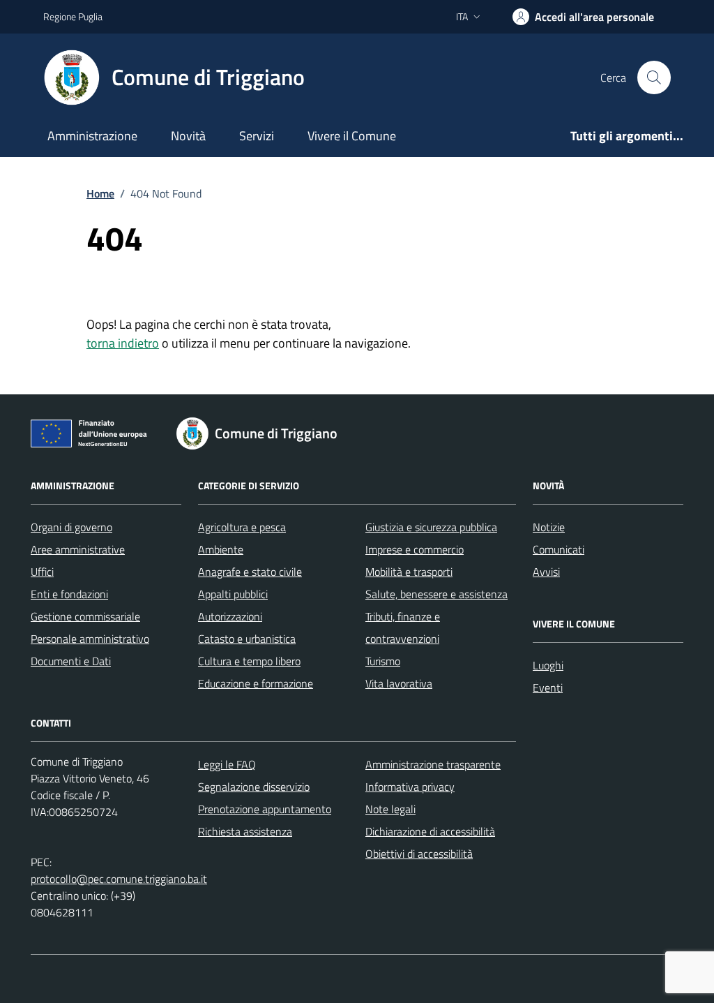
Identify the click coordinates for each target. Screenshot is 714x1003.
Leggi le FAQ (227, 764)
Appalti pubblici (233, 594)
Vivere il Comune (351, 135)
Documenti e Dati (71, 661)
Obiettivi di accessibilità (419, 853)
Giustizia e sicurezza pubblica (431, 527)
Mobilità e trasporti (409, 571)
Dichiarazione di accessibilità (430, 831)
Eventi (548, 687)
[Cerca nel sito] (654, 77)
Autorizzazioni (230, 616)
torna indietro (122, 343)
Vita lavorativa (398, 683)
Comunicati (558, 549)
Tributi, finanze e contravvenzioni (402, 627)
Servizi (256, 135)
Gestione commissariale (85, 616)
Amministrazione (92, 135)
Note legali (390, 809)
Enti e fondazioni (69, 594)
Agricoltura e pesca (242, 527)
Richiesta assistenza (245, 831)
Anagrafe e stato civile (250, 571)
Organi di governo (71, 527)
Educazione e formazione (255, 683)
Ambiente (220, 549)
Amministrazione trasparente (433, 764)
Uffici (42, 571)
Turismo (382, 661)
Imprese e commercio (414, 549)
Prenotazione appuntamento (264, 809)
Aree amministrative (78, 549)
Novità (188, 135)
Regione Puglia (72, 16)
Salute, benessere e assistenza (436, 594)
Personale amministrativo (90, 638)
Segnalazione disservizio (254, 786)
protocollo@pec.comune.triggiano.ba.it (119, 878)
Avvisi (546, 571)
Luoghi (548, 665)
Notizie (549, 527)
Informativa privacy (410, 786)
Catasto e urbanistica (247, 638)
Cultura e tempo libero (249, 661)
